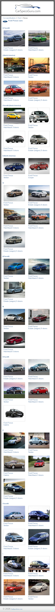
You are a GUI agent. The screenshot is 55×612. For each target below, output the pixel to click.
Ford (19, 18)
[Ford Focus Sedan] (39, 73)
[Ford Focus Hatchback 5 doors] (39, 46)
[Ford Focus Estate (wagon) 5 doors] (14, 46)
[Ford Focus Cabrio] (14, 421)
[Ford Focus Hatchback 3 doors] (14, 96)
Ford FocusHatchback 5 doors (35, 49)
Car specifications (9, 18)
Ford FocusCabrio (8, 424)
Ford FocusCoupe (33, 176)
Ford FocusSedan (33, 76)
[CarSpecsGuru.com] (27, 8)
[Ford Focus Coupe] (39, 173)
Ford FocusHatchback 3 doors (11, 99)
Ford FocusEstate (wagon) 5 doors (13, 49)
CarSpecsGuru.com (16, 609)
